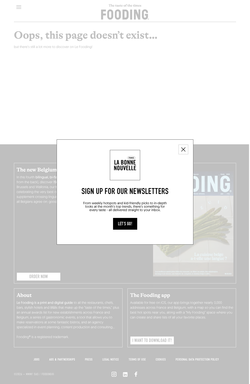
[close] (183, 149)
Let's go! (125, 223)
